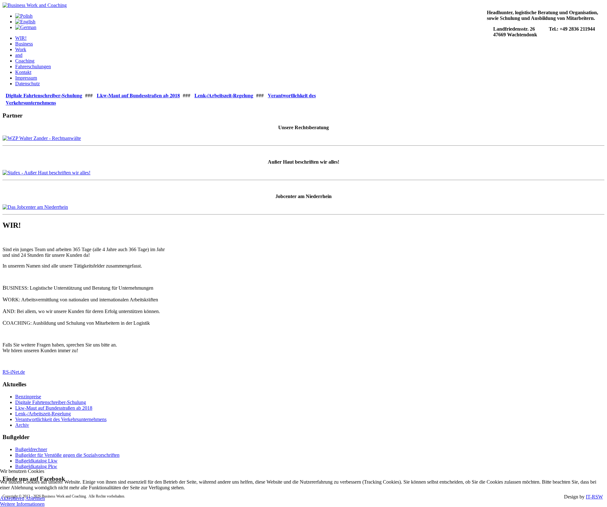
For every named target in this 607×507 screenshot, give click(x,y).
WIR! (21, 38)
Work (20, 49)
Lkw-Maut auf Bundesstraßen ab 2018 (53, 408)
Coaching (24, 60)
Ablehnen (35, 498)
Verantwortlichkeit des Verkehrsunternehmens (61, 419)
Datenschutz (27, 83)
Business (24, 43)
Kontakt (23, 72)
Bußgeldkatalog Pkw (36, 466)
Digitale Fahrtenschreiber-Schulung (50, 402)
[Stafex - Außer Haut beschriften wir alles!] (46, 172)
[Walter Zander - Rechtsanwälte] (42, 138)
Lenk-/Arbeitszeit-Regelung (43, 413)
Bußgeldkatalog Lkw (36, 460)
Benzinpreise (28, 396)
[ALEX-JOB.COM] (35, 207)
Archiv (22, 425)
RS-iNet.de (14, 372)
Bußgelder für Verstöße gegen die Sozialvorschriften (67, 455)
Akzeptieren (12, 498)
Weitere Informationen (22, 504)
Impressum (26, 78)
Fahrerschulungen (33, 66)
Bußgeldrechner (31, 449)
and (18, 55)
